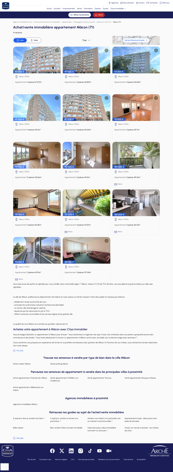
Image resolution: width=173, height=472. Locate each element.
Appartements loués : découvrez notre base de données (141, 419)
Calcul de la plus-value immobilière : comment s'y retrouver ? (102, 429)
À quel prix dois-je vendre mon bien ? (28, 418)
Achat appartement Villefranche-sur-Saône (28, 388)
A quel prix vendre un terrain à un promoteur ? (64, 419)
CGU (72, 459)
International (128, 459)
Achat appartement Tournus (99, 378)
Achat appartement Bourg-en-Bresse (140, 378)
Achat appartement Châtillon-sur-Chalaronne (64, 379)
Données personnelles (86, 459)
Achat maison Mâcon (22, 364)
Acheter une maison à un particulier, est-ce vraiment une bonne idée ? (104, 419)
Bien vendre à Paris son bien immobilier (66, 428)
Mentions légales (61, 459)
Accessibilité (141, 459)
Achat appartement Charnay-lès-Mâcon (30, 378)
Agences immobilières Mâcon (25, 404)
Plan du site (31, 459)
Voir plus (19, 350)
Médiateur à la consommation (109, 459)
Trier (84, 40)
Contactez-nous (45, 459)
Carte (36, 40)
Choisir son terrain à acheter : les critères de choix (142, 429)
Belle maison (18, 428)
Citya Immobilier (117, 8)
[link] (136, 40)
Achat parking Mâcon (59, 364)
